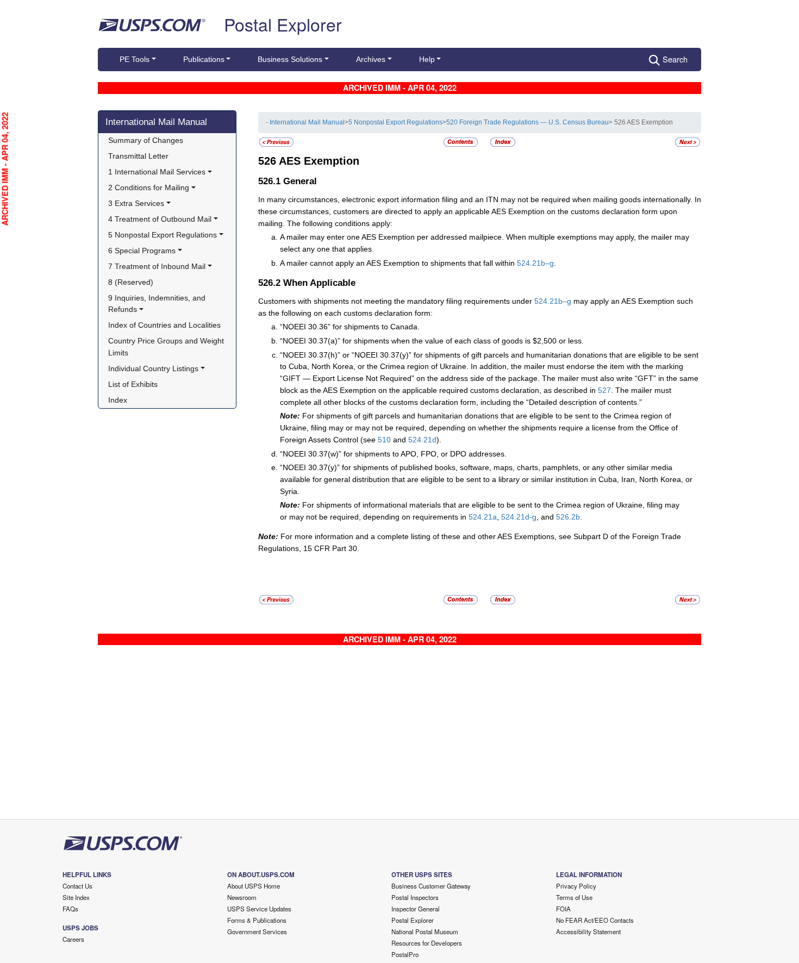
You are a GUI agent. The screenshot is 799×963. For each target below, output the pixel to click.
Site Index (76, 897)
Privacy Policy (576, 885)
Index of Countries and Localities (164, 325)
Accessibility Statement (588, 931)
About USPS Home (253, 885)
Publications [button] (203, 59)
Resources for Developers (426, 943)
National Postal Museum (424, 931)
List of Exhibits (133, 384)
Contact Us (77, 885)
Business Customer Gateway (431, 885)
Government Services (257, 931)
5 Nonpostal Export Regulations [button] (162, 234)
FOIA (563, 908)
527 (604, 390)
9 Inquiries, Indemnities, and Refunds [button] (158, 303)
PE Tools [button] (134, 59)
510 (384, 439)
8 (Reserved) (130, 282)
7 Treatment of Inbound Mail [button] (156, 266)
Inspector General (415, 908)
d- (528, 516)
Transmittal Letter (138, 156)
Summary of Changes (145, 140)
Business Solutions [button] (290, 59)
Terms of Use (574, 897)
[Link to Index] (502, 142)
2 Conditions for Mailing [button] (148, 187)
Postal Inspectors (415, 897)
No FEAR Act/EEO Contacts (595, 920)
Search (675, 59)
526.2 (566, 516)
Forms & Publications (256, 920)
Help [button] (427, 59)
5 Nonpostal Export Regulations (395, 122)
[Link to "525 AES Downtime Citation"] (276, 142)
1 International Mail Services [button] (156, 171)
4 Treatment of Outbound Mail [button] (159, 219)
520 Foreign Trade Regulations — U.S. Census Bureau (527, 122)
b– (545, 263)
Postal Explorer (283, 23)
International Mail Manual (156, 121)
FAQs (70, 908)
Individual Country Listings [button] (153, 368)
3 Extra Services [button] (136, 203)
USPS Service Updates (259, 908)
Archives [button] (370, 59)
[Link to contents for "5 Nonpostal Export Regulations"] (461, 142)
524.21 (529, 263)
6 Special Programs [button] (142, 250)
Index (117, 400)
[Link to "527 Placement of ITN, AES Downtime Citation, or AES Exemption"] (687, 142)
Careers (73, 939)
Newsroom (242, 897)
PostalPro (405, 954)
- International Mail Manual (305, 122)
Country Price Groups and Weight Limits (167, 346)
